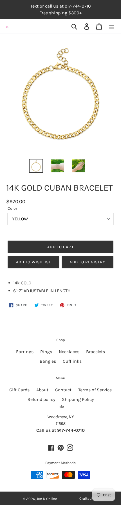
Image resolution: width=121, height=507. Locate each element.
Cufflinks (72, 361)
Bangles (48, 361)
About (42, 389)
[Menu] (111, 26)
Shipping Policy (78, 399)
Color (12, 208)
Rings (46, 351)
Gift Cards (19, 389)
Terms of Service (95, 389)
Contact (63, 389)
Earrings (24, 351)
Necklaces (69, 351)
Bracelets (95, 351)
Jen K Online (47, 499)
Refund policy (41, 399)
